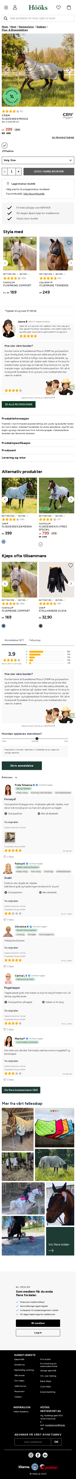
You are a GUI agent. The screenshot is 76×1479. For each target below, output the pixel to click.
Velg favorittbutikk (34, 193)
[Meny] (6, 7)
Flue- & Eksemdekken (15, 30)
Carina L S (21, 975)
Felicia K (20, 863)
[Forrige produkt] (5, 263)
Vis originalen (11, 822)
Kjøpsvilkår (19, 1359)
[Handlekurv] (68, 7)
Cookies (18, 1397)
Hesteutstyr (26, 26)
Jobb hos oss (20, 1386)
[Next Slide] (69, 70)
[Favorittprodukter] (58, 7)
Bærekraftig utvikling (24, 1370)
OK (56, 1442)
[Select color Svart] (40, 626)
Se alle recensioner (18, 404)
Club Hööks (45, 1386)
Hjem (5, 26)
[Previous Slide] (6, 70)
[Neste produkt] (71, 263)
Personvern (19, 1391)
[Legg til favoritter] (70, 39)
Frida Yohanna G (25, 785)
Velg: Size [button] (10, 160)
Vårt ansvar (19, 1375)
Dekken (41, 26)
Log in (38, 1332)
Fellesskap (35, 640)
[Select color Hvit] (40, 544)
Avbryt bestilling (47, 1392)
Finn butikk (45, 1359)
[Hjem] (38, 7)
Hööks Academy (20, 1411)
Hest (13, 26)
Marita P (20, 1038)
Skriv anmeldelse (21, 765)
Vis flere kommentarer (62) (21, 1090)
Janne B (22, 321)
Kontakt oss (19, 1364)
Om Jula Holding (48, 1376)
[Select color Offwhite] (4, 145)
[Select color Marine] (3, 626)
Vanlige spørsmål (48, 1370)
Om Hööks (19, 1380)
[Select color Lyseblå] (3, 541)
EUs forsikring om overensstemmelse (48, 1364)
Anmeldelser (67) (14, 640)
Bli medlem (38, 1323)
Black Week (45, 1381)
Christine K (22, 926)
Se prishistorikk (63, 137)
